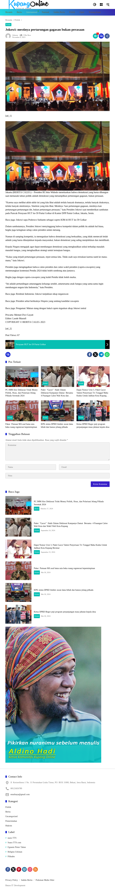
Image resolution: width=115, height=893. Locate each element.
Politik (8, 24)
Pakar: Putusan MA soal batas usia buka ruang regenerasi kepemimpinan (21, 425)
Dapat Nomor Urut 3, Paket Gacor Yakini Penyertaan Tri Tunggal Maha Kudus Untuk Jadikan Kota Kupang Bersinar (92, 393)
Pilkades (11, 856)
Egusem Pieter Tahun (17, 847)
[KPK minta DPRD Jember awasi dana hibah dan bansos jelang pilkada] (57, 410)
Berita (10, 383)
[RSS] (35, 869)
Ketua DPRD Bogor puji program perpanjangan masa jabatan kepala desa (93, 425)
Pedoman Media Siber (45, 880)
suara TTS (12, 838)
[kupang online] (27, 4)
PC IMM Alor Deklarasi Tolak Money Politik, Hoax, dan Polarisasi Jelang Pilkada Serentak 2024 (21, 393)
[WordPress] (24, 869)
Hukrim (8, 826)
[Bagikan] (107, 36)
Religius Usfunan (15, 852)
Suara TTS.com (14, 842)
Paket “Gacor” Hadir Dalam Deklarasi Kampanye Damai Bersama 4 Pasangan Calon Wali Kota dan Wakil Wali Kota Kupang (57, 393)
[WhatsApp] (107, 354)
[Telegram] (101, 354)
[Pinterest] (18, 869)
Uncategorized (11, 816)
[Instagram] (30, 869)
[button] (94, 4)
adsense (15, 35)
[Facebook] (89, 354)
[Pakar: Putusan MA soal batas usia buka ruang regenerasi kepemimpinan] (21, 410)
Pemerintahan (11, 821)
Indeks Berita (26, 880)
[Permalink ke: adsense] (8, 36)
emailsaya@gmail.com (20, 794)
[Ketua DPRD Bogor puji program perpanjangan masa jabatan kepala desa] (93, 410)
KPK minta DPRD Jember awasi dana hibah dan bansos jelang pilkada (57, 425)
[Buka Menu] (101, 4)
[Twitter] (95, 354)
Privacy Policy (11, 880)
